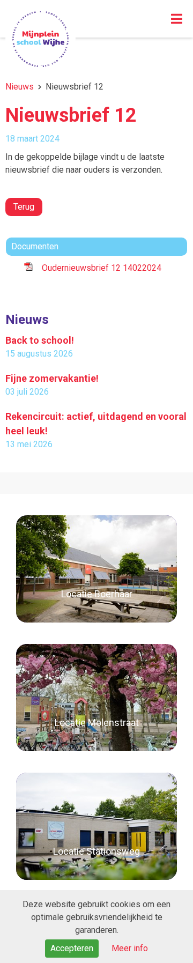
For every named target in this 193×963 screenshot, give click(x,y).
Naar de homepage (40, 39)
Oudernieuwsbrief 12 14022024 (101, 268)
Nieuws (19, 87)
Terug (23, 207)
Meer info (130, 948)
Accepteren (71, 948)
